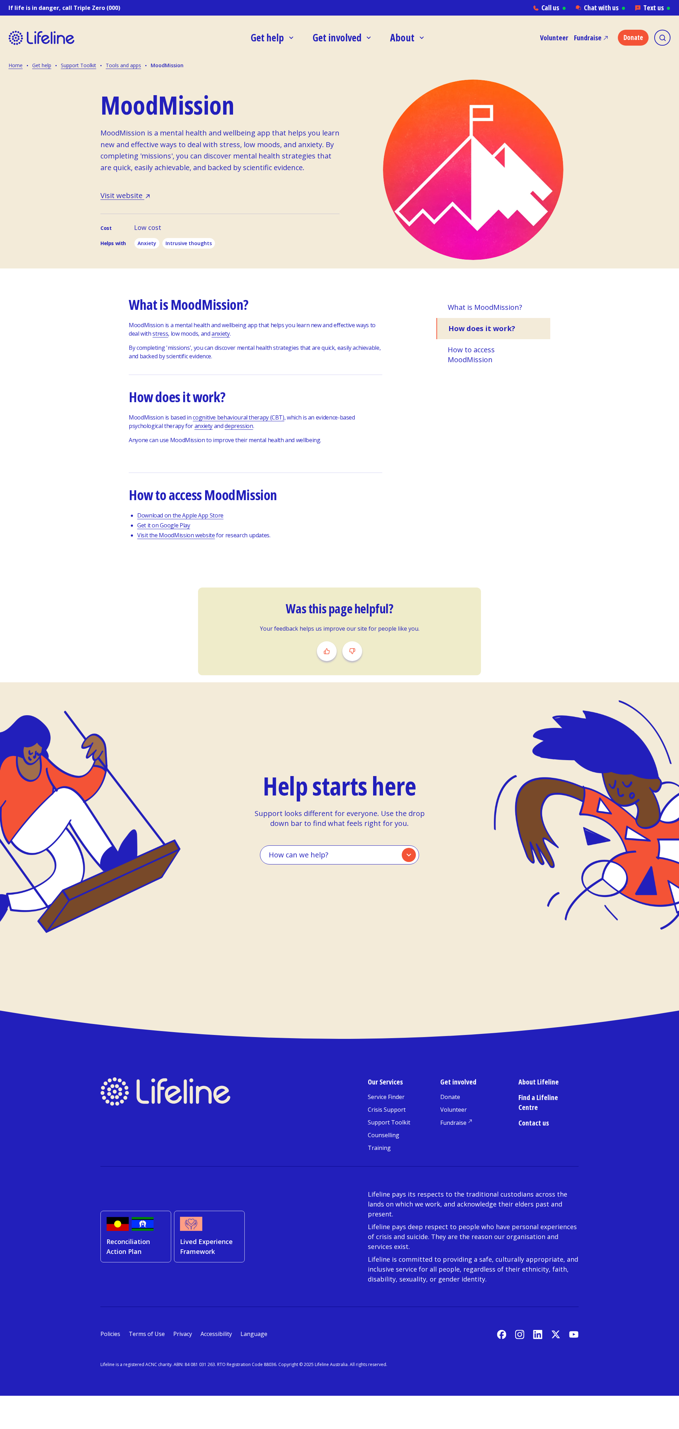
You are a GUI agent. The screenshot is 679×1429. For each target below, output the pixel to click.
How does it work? (481, 328)
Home (15, 65)
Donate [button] (633, 37)
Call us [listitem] (553, 7)
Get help (41, 65)
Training (379, 1148)
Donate (450, 1097)
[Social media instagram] (519, 1334)
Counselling (383, 1135)
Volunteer (554, 37)
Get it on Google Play (163, 525)
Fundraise (588, 37)
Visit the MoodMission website (176, 535)
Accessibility (216, 1334)
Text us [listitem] (657, 7)
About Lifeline (538, 1082)
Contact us (533, 1123)
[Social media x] (556, 1334)
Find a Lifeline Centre (538, 1102)
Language (253, 1334)
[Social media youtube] (574, 1334)
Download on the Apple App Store (180, 515)
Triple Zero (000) (97, 8)
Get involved (458, 1082)
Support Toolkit (78, 65)
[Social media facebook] (501, 1334)
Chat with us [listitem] (604, 7)
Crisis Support (387, 1109)
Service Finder (386, 1097)
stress (160, 333)
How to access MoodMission (471, 354)
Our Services (385, 1082)
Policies (110, 1334)
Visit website (122, 195)
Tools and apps (123, 65)
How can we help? (298, 855)
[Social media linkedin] (537, 1334)
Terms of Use (147, 1334)
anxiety (220, 333)
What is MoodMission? (485, 307)
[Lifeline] (73, 37)
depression (239, 426)
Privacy (182, 1334)
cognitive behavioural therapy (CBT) (238, 417)
